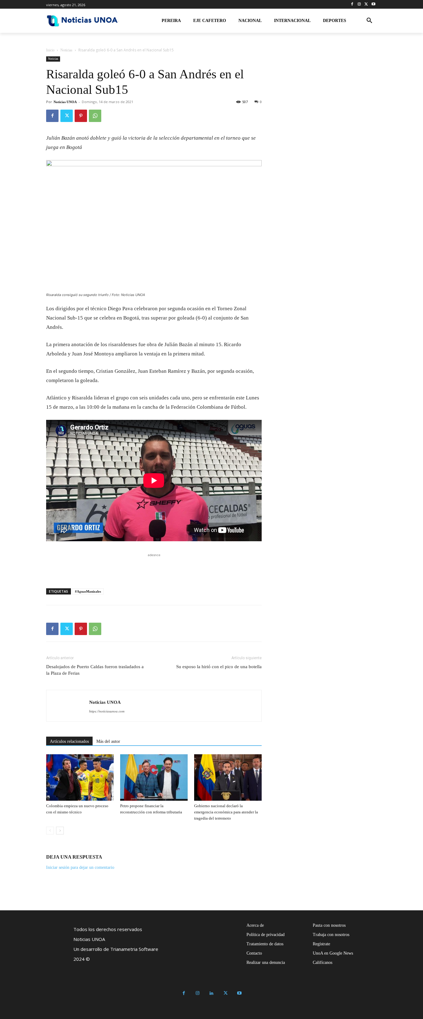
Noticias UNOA (65, 102)
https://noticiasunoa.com (106, 711)
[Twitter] (366, 4)
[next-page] (60, 830)
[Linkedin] (211, 993)
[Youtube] (373, 4)
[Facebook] (352, 4)
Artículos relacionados (69, 741)
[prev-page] (50, 830)
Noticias (66, 50)
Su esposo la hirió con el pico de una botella (219, 666)
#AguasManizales (88, 591)
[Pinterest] (81, 116)
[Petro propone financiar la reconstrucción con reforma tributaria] (154, 777)
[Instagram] (359, 4)
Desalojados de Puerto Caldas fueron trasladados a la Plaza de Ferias (95, 670)
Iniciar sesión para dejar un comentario (80, 867)
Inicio (50, 50)
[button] (369, 20)
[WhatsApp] (95, 116)
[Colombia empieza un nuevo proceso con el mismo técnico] (80, 777)
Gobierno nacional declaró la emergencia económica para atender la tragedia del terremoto (226, 812)
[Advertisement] (153, 567)
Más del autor (108, 741)
